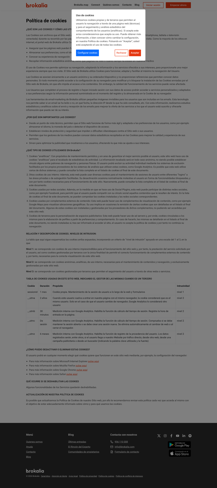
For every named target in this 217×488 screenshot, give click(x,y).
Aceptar (135, 53)
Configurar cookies (87, 53)
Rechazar (121, 53)
